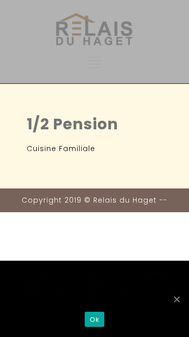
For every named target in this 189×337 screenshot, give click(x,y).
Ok (94, 319)
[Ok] (176, 299)
